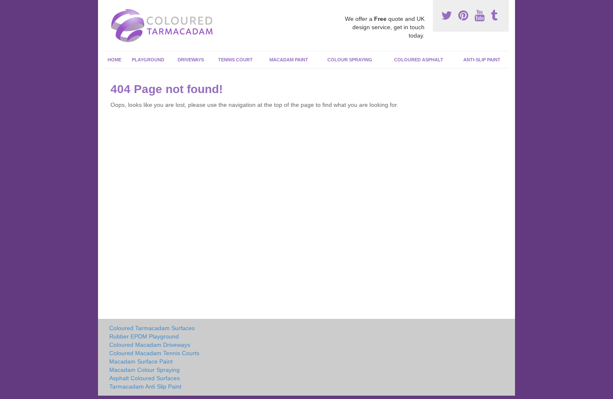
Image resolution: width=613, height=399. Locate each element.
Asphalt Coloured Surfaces (144, 378)
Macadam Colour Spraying (144, 369)
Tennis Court (235, 59)
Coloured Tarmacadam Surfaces (152, 328)
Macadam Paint (288, 59)
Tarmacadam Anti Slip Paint (145, 386)
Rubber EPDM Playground (144, 336)
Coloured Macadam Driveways (149, 344)
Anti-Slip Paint (481, 59)
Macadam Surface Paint (141, 361)
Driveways (191, 59)
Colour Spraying (349, 59)
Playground (148, 59)
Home (114, 59)
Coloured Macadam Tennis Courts (154, 353)
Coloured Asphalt (418, 59)
